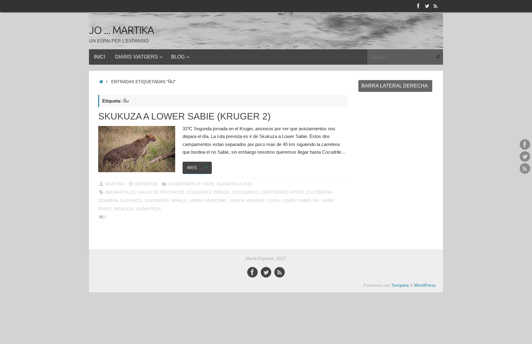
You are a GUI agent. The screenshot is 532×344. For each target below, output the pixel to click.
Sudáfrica (148, 209)
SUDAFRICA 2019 (234, 184)
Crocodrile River (282, 192)
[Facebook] (418, 6)
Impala (179, 200)
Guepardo (157, 200)
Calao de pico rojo (161, 192)
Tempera (400, 285)
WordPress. (425, 285)
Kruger (256, 200)
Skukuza (124, 209)
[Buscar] (438, 57)
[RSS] (435, 6)
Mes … (195, 167)
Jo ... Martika (121, 30)
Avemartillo (120, 192)
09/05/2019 (146, 184)
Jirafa (237, 200)
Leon (273, 200)
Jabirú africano (208, 200)
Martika (114, 184)
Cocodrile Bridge (208, 192)
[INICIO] (101, 81)
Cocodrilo (245, 192)
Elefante (131, 200)
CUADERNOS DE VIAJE (190, 184)
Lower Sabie (296, 200)
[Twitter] (427, 6)
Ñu (316, 200)
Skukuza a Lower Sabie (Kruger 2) (184, 116)
